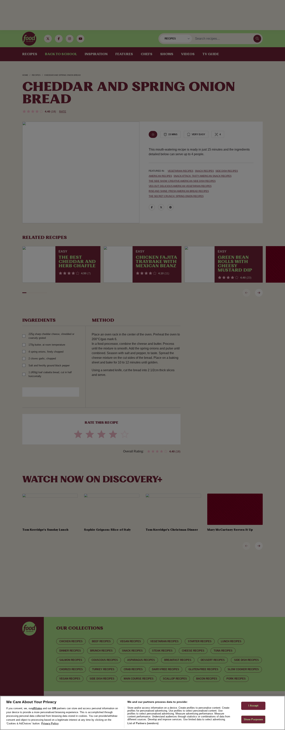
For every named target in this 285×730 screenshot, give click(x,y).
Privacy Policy (50, 723)
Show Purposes (253, 719)
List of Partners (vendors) (142, 723)
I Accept (253, 705)
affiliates (37, 708)
